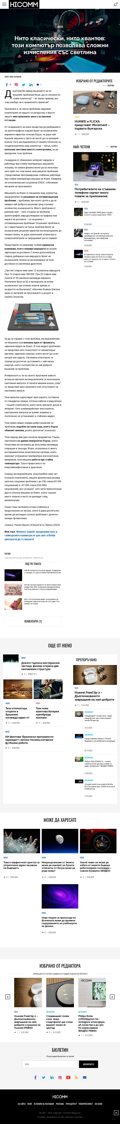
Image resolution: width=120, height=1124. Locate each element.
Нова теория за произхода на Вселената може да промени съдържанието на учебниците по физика (59, 922)
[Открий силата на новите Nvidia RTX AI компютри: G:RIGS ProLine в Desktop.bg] (79, 782)
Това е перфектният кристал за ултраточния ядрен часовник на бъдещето (22, 865)
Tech (76, 184)
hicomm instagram (60, 1077)
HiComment (89, 712)
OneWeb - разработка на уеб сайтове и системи (59, 1117)
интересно (27, 558)
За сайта (21, 1103)
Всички (111, 85)
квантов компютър (13, 558)
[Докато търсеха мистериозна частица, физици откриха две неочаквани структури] (11, 658)
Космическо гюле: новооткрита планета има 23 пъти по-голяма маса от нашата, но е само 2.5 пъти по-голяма (99, 258)
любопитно (38, 558)
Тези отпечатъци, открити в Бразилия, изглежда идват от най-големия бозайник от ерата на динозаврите (17, 717)
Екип (29, 1103)
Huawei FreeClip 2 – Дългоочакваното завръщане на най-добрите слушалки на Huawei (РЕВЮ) (95, 698)
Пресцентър (71, 1103)
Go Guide (98, 1103)
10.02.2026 (60, 64)
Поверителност (86, 1103)
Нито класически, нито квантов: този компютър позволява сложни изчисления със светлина (60, 45)
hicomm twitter (44, 1077)
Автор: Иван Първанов (13, 77)
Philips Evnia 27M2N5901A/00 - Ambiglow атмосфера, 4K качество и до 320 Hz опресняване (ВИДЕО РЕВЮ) (91, 1023)
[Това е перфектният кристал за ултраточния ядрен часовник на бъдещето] (22, 841)
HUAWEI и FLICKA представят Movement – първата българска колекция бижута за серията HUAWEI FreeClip (93, 128)
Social (77, 117)
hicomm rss (76, 1077)
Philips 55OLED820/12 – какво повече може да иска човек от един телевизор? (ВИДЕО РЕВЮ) (99, 763)
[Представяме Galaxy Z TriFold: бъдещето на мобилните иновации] (79, 736)
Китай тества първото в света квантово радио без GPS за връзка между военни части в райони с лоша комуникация (42, 587)
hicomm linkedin (52, 1077)
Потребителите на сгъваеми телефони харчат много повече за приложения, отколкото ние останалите (95, 194)
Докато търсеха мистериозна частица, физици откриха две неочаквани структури (40, 666)
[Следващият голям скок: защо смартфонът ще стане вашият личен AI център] (79, 714)
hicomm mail (85, 1077)
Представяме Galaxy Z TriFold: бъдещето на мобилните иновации (100, 740)
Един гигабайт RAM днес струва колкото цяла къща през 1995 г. (98, 213)
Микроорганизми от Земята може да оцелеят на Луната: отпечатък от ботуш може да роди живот (58, 866)
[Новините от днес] (115, 4)
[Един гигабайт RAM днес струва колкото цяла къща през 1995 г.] (78, 214)
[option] (95, 215)
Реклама (60, 1103)
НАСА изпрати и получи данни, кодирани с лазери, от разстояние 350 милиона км (42, 571)
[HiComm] (24, 4)
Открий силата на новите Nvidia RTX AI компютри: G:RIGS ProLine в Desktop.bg (100, 786)
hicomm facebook (35, 1077)
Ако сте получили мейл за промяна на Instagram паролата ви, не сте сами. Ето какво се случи (42, 601)
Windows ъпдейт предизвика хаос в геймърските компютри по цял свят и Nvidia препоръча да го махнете (31, 535)
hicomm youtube (68, 1077)
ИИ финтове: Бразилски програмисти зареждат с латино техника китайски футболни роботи (29, 739)
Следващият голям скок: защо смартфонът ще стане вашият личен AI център (98, 718)
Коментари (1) (33, 621)
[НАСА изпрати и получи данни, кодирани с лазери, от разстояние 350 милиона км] (13, 575)
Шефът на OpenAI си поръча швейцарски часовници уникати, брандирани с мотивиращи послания (98, 236)
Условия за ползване (44, 1103)
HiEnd (60, 27)
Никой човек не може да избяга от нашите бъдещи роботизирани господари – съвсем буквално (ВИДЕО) (96, 866)
